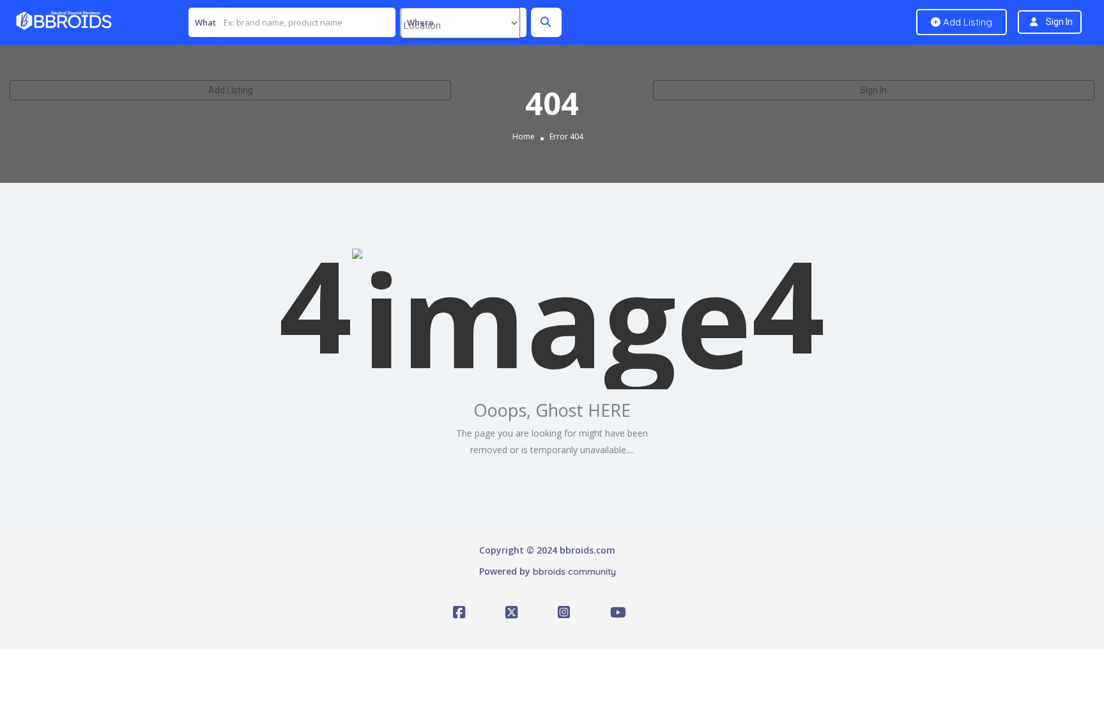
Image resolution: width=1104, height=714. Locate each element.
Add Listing (230, 90)
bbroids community (574, 571)
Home (523, 136)
